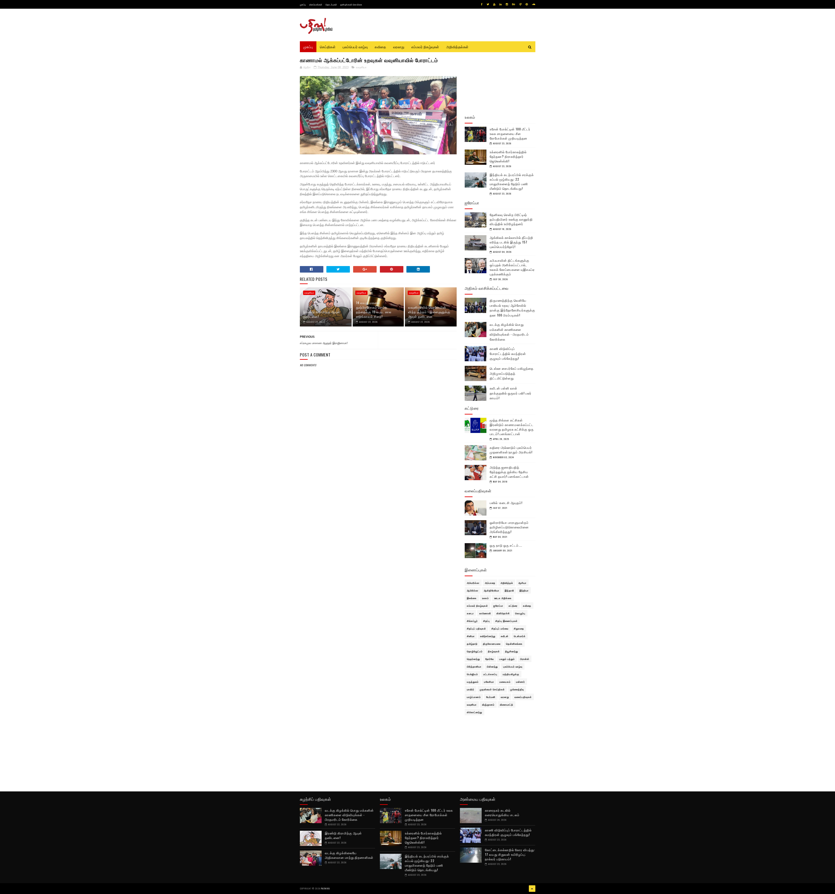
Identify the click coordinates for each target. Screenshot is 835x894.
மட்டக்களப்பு (490, 674)
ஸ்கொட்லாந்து (474, 712)
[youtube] (494, 4)
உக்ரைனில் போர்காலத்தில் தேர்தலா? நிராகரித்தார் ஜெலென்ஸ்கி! (508, 156)
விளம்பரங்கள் (315, 4)
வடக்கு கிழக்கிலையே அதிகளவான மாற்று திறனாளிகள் (349, 855)
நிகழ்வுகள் (494, 651)
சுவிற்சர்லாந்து (487, 636)
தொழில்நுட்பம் (475, 651)
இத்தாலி (509, 590)
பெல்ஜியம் (472, 674)
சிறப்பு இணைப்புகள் (506, 621)
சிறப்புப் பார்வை (499, 628)
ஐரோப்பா (498, 605)
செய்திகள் (328, 46)
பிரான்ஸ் (524, 659)
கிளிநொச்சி (503, 613)
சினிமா (471, 636)
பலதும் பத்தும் (507, 659)
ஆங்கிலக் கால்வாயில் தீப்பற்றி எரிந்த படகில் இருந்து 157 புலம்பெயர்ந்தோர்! (511, 242)
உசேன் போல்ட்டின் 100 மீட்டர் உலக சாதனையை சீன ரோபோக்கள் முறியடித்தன (510, 133)
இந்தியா (524, 590)
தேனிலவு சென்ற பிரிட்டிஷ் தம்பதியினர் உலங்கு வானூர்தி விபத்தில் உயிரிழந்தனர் (511, 219)
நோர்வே (489, 659)
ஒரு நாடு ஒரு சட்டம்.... (506, 545)
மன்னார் (520, 681)
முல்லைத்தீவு (517, 689)
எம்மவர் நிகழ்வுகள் (425, 46)
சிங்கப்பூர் (472, 621)
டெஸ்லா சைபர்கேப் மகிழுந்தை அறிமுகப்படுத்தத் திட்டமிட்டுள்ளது (511, 373)
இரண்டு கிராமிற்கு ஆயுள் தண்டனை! (321, 314)
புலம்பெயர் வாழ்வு (355, 46)
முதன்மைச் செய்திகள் (492, 689)
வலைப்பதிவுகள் (523, 697)
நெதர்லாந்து (473, 659)
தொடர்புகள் (331, 4)
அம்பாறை (490, 582)
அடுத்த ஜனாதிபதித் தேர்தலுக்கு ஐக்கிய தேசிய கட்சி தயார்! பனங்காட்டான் (509, 472)
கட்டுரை (513, 605)
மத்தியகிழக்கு (511, 674)
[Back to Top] (532, 888)
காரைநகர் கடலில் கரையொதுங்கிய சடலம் (502, 812)
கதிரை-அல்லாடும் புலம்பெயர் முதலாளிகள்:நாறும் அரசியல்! (511, 449)
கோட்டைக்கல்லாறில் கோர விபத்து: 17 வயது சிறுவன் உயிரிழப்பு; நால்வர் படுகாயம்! (510, 854)
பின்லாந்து (492, 666)
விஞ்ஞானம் (488, 704)
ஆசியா (522, 582)
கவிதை (380, 46)
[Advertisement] (378, 472)
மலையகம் (505, 681)
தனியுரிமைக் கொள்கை (351, 4)
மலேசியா (489, 681)
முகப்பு (303, 4)
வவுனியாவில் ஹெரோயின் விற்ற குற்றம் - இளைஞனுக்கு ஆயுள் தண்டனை (429, 312)
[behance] (514, 4)
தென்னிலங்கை (514, 643)
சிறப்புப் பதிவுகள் (476, 628)
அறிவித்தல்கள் (457, 46)
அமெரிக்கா (473, 582)
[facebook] (481, 4)
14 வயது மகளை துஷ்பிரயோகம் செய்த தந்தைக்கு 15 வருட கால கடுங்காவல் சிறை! (373, 309)
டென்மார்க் (520, 636)
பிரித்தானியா (474, 666)
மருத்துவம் (473, 681)
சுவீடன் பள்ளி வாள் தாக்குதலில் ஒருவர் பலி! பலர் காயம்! (510, 393)
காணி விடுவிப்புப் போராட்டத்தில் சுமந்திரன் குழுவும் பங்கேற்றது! (508, 353)
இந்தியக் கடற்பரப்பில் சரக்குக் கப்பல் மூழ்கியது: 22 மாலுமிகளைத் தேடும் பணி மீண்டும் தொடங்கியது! (512, 181)
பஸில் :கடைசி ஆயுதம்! (506, 502)
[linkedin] (500, 4)
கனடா (470, 613)
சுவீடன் (504, 636)
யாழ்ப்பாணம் (474, 697)
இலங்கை (472, 598)
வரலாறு (398, 46)
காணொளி (485, 613)
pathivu (325, 888)
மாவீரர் (470, 689)
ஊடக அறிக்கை (503, 598)
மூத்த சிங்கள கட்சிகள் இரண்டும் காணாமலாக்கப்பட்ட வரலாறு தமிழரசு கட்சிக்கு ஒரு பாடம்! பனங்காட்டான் (512, 427)
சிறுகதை (519, 628)
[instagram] (506, 4)
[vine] (520, 4)
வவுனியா (361, 67)
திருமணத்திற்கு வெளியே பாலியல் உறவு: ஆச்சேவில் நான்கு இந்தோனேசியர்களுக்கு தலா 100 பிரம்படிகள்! (512, 307)
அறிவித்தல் (507, 582)
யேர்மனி (490, 697)
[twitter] (488, 4)
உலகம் (485, 598)
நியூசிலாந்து (511, 651)
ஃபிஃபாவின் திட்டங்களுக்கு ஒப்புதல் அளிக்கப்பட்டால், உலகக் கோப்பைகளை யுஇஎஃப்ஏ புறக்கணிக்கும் (512, 267)
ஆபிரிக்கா (472, 590)
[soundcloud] (533, 4)
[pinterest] (526, 4)
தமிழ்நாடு (472, 643)
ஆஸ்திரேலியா (491, 590)
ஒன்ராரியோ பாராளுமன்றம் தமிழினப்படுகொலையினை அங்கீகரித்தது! (509, 527)
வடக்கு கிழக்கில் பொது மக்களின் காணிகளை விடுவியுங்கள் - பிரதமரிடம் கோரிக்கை (509, 331)
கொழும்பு (520, 613)
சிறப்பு (486, 621)
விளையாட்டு (506, 704)
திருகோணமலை (492, 643)
